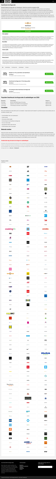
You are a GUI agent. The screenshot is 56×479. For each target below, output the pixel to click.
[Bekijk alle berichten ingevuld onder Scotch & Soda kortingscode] (10, 389)
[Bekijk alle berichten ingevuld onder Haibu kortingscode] (10, 287)
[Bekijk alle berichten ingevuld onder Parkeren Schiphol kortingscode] (46, 363)
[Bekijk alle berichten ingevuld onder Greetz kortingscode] (46, 278)
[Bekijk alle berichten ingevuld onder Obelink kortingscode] (46, 354)
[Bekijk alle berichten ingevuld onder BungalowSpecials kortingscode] (28, 216)
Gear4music (24, 10)
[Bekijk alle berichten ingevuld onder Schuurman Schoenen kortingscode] (46, 385)
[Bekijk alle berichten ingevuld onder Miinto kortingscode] (28, 340)
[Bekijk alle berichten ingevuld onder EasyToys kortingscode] (28, 251)
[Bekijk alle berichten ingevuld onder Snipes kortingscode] (46, 394)
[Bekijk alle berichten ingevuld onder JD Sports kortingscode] (28, 305)
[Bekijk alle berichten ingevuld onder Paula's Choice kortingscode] (10, 367)
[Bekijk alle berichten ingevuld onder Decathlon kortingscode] (10, 242)
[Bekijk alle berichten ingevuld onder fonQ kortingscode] (28, 269)
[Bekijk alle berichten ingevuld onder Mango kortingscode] (46, 331)
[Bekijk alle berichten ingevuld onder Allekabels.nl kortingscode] (10, 180)
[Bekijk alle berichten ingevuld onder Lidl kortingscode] (10, 327)
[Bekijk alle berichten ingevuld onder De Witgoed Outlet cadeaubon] (46, 238)
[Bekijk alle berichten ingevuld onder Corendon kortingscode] (46, 229)
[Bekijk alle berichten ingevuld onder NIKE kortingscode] (28, 349)
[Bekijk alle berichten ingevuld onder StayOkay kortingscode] (28, 403)
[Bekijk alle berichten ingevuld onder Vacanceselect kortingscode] (46, 425)
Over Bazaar (22, 468)
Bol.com (11, 148)
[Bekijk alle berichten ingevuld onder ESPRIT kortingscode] (46, 256)
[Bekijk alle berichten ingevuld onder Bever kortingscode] (28, 198)
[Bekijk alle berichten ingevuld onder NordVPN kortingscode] (10, 354)
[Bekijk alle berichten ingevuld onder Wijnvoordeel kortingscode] (10, 443)
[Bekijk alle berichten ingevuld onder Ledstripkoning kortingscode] (10, 322)
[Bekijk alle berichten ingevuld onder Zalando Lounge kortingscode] (10, 452)
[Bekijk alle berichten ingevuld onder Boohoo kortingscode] (46, 207)
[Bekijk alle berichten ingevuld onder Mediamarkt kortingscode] (10, 336)
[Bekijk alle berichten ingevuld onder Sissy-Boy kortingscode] (10, 394)
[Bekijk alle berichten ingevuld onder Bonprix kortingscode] (28, 207)
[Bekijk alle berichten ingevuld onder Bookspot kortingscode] (28, 211)
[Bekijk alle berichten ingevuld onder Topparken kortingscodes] (28, 420)
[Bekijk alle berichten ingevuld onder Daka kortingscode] (28, 233)
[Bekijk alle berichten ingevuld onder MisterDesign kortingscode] (46, 340)
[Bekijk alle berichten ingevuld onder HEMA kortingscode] (28, 291)
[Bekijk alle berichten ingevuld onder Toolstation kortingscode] (10, 420)
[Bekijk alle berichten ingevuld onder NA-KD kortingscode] (46, 345)
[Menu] (2, 1)
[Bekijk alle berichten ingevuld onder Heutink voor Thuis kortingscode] (46, 291)
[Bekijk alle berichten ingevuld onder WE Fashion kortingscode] (10, 438)
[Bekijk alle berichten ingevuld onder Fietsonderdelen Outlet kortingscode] (28, 265)
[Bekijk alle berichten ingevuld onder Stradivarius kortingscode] (46, 403)
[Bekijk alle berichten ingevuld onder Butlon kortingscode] (46, 216)
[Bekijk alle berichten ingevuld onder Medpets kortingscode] (46, 336)
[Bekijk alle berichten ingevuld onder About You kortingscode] (28, 167)
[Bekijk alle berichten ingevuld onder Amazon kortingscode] (10, 184)
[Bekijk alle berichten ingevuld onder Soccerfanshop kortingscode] (10, 398)
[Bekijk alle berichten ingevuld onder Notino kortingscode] (28, 354)
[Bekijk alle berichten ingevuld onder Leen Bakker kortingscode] (28, 322)
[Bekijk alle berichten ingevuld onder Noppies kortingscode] (46, 349)
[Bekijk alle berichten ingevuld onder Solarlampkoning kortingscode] (46, 398)
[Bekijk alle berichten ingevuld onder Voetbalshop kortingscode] (10, 434)
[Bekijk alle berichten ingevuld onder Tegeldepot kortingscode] (28, 411)
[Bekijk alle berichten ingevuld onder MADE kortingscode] (28, 331)
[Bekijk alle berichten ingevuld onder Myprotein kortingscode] (28, 345)
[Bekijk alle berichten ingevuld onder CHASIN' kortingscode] (28, 225)
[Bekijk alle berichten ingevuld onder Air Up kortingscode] (46, 171)
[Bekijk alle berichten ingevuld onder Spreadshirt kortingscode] (10, 403)
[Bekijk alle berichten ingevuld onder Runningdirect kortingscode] (10, 380)
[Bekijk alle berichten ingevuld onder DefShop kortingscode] (28, 242)
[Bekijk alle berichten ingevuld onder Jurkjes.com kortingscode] (28, 309)
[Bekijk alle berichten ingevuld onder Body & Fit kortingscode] (46, 202)
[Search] (53, 1)
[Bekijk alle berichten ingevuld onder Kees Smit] (10, 314)
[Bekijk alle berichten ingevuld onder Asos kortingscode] (46, 184)
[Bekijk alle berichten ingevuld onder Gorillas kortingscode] (28, 278)
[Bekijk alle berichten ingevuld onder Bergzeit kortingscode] (10, 193)
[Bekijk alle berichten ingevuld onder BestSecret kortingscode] (46, 193)
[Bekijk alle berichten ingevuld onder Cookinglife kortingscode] (10, 229)
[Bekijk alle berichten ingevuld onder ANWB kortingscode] (28, 184)
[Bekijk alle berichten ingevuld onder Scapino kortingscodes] (28, 385)
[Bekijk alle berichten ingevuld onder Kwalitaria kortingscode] (10, 318)
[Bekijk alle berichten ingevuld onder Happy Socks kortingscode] (28, 287)
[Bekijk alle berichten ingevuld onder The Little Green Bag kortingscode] (10, 416)
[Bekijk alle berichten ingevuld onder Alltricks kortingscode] (28, 180)
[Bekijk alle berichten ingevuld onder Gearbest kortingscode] (28, 273)
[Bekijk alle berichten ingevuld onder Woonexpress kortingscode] (46, 443)
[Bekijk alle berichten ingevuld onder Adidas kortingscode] (28, 171)
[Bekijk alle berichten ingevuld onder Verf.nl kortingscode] (28, 429)
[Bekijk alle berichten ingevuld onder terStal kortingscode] (46, 411)
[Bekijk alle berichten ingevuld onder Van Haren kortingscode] (10, 429)
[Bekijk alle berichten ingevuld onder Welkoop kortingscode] (46, 438)
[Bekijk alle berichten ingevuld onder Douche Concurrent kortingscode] (10, 247)
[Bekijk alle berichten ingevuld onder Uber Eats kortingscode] (28, 425)
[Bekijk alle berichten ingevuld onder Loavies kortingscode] (28, 327)
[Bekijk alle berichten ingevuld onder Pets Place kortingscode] (28, 367)
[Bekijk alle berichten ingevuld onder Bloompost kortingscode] (28, 202)
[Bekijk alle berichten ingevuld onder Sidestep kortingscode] (46, 389)
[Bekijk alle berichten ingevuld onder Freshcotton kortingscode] (46, 269)
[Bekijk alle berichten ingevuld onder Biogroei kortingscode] (10, 202)
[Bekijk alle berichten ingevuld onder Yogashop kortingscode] (10, 447)
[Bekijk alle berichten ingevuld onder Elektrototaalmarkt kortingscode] (10, 256)
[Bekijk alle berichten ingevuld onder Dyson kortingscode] (10, 251)
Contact (21, 469)
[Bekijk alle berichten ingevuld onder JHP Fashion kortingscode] (10, 309)
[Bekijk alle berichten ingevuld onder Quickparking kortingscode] (46, 371)
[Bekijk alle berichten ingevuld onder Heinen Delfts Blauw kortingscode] (10, 291)
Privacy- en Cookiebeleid (24, 466)
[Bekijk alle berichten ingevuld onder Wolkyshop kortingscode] (28, 443)
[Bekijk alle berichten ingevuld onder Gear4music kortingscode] (10, 273)
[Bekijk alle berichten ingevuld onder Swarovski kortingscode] (46, 407)
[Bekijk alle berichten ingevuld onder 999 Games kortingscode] (10, 167)
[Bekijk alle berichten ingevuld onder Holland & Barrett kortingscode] (10, 296)
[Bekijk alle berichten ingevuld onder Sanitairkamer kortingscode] (10, 385)
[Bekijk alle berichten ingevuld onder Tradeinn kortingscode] (46, 420)
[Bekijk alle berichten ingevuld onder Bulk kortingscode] (10, 216)
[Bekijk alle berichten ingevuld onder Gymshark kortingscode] (10, 282)
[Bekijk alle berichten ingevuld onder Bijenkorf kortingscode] (46, 198)
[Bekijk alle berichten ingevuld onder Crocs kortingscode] (10, 233)
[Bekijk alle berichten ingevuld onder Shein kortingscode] (28, 389)
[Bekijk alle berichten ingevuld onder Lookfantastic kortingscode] (46, 327)
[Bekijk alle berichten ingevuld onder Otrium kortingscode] (10, 363)
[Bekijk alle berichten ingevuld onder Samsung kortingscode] (46, 380)
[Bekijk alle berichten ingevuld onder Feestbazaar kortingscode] (10, 265)
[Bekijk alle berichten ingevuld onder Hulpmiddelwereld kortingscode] (46, 296)
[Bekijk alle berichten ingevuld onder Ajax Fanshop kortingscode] (10, 176)
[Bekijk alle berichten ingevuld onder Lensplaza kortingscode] (46, 322)
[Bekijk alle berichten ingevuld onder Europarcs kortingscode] (28, 260)
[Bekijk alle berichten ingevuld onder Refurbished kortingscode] (28, 376)
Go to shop (28, 31)
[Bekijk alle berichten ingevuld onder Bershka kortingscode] (28, 193)
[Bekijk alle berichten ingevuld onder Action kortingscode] (46, 167)
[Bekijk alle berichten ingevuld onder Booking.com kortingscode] (10, 211)
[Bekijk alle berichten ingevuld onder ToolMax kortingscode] (46, 416)
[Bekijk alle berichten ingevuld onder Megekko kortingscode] (10, 340)
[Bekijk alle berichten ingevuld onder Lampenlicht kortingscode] (28, 318)
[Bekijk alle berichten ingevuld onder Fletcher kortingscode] (46, 265)
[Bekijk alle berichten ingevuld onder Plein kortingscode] (46, 367)
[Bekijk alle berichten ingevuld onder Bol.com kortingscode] (10, 207)
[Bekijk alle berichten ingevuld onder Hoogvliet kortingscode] (28, 296)
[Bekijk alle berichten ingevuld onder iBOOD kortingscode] (10, 300)
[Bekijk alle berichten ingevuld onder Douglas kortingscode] (28, 247)
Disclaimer (21, 465)
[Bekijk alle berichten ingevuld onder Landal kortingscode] (46, 318)
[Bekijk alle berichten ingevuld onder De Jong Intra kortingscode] (10, 238)
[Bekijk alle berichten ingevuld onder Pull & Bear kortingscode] (28, 371)
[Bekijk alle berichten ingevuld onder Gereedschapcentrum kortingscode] (46, 273)
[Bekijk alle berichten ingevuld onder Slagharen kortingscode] (28, 394)
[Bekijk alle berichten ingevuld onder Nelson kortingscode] (10, 349)
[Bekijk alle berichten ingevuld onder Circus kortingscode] (46, 225)
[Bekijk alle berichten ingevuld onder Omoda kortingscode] (10, 358)
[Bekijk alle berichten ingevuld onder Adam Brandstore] (10, 171)
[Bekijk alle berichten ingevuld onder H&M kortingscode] (28, 282)
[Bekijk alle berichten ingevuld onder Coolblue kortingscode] (28, 229)
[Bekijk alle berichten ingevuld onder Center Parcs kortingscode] (10, 225)
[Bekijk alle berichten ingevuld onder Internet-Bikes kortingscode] (46, 300)
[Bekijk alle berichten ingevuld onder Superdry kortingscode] (28, 407)
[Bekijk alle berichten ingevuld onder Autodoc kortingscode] (10, 189)
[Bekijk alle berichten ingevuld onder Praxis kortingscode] (10, 371)
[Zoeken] (53, 467)
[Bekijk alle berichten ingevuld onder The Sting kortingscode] (28, 416)
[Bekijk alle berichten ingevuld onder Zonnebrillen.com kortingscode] (46, 452)
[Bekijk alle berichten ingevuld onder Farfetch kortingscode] (46, 260)
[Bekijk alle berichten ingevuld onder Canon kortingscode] (46, 220)
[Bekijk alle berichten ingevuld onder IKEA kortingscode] (28, 300)
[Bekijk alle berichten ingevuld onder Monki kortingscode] (10, 345)
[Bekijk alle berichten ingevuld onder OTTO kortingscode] (28, 363)
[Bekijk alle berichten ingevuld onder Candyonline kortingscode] (28, 220)
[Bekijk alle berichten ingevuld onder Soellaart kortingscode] (28, 398)
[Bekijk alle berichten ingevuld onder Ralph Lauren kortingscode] (10, 376)
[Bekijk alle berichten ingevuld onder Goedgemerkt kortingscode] (10, 278)
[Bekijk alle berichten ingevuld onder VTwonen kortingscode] (28, 434)
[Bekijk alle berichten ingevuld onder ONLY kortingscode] (46, 358)
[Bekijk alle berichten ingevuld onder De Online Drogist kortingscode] (28, 238)
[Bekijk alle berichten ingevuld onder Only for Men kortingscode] (28, 358)
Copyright (21, 467)
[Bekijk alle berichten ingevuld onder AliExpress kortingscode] (46, 176)
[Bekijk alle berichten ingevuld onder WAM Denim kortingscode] (46, 434)
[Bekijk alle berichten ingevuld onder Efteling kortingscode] (46, 251)
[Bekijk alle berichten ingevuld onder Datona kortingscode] (46, 233)
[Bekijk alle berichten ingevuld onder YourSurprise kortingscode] (28, 447)
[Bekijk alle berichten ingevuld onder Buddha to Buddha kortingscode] (46, 211)
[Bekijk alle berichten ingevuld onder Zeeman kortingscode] (28, 452)
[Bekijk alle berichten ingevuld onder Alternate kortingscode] (46, 180)
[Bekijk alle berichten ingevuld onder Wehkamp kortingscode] (28, 438)
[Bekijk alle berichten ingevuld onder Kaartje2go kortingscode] (46, 309)
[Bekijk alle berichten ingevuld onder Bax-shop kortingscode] (28, 189)
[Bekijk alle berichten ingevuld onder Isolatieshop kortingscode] (10, 305)
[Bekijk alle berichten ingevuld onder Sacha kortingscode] (28, 380)
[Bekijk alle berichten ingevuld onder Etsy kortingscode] (10, 260)
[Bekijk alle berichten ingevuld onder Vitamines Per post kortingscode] (46, 429)
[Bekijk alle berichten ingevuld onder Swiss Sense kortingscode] (10, 411)
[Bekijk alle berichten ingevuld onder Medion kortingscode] (28, 336)
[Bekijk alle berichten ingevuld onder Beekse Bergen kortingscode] (46, 189)
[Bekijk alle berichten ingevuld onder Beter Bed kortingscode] (10, 198)
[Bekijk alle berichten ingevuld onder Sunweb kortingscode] (10, 407)
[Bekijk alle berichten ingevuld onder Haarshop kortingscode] (46, 282)
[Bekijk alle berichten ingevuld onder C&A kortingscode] (10, 220)
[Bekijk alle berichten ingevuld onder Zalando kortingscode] (46, 447)
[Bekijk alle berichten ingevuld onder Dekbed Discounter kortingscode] (46, 242)
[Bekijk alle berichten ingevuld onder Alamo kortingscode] (28, 176)
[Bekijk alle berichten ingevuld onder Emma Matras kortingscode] (28, 256)
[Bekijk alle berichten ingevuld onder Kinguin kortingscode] (28, 314)
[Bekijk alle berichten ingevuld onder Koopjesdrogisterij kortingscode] (46, 314)
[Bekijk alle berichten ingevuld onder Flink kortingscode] (10, 269)
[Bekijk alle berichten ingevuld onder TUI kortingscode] (10, 425)
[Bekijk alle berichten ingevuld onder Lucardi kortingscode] (10, 331)
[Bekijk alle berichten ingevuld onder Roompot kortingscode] (46, 376)
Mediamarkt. (16, 148)
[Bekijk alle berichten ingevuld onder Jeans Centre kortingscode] (46, 305)
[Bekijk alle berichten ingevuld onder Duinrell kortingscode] (46, 247)
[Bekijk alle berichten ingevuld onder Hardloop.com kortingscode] (46, 287)
